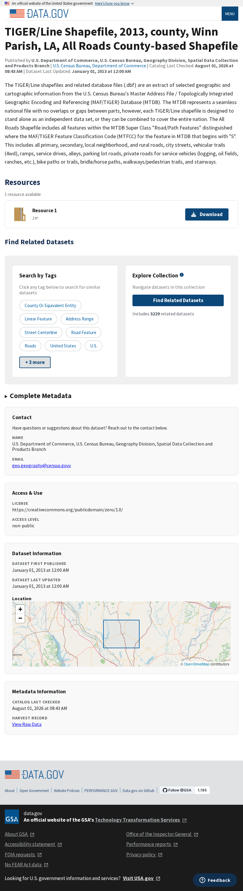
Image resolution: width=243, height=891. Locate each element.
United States (63, 346)
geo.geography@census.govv (41, 465)
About (10, 790)
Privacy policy (141, 854)
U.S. (93, 346)
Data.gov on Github (138, 790)
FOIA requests (20, 854)
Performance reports (149, 844)
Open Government (34, 790)
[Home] (39, 14)
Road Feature (83, 332)
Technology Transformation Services (138, 820)
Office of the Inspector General (159, 834)
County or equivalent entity (50, 305)
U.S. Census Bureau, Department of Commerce (99, 65)
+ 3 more (35, 362)
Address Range (80, 319)
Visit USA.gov (138, 878)
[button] (20, 609)
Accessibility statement (30, 844)
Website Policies (66, 790)
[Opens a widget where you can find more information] (215, 880)
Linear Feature (38, 319)
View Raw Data (26, 724)
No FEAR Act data (23, 864)
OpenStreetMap (197, 663)
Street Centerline (41, 332)
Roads (30, 346)
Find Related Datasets (178, 300)
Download (211, 214)
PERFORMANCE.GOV (101, 790)
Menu (230, 13)
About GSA (16, 834)
